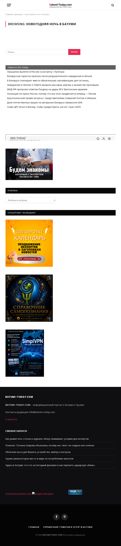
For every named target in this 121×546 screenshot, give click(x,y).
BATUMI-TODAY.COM (52, 534)
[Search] (112, 5)
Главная (34, 527)
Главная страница (13, 14)
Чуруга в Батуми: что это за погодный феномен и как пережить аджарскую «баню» (50, 465)
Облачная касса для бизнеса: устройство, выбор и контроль (38, 451)
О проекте (11, 419)
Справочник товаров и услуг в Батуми (67, 527)
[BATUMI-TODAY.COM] (60, 5)
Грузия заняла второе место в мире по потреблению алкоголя (39, 458)
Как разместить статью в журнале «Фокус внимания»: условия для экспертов (47, 438)
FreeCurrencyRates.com (18, 493)
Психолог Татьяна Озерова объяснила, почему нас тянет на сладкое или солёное (49, 445)
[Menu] (9, 5)
